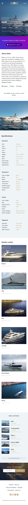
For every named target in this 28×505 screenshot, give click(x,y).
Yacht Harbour (14, 3)
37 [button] (12, 127)
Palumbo (3, 348)
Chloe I (13, 435)
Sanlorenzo (4, 293)
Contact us (17, 490)
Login (24, 3)
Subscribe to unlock (14, 45)
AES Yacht (13, 445)
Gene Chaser (5, 373)
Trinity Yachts (4, 266)
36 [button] (11, 127)
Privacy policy (11, 490)
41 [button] (15, 127)
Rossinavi (3, 320)
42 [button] (16, 127)
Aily (3, 291)
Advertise (11, 484)
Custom (3, 402)
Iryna (12, 449)
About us (17, 484)
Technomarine (15, 428)
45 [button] (18, 127)
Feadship (4, 27)
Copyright (20, 487)
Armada (4, 346)
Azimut (12, 424)
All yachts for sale (14, 458)
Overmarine (13, 431)
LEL (3, 318)
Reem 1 (4, 263)
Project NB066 (15, 442)
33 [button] (9, 127)
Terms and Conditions (11, 487)
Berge (3, 400)
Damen (3, 375)
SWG (12, 421)
